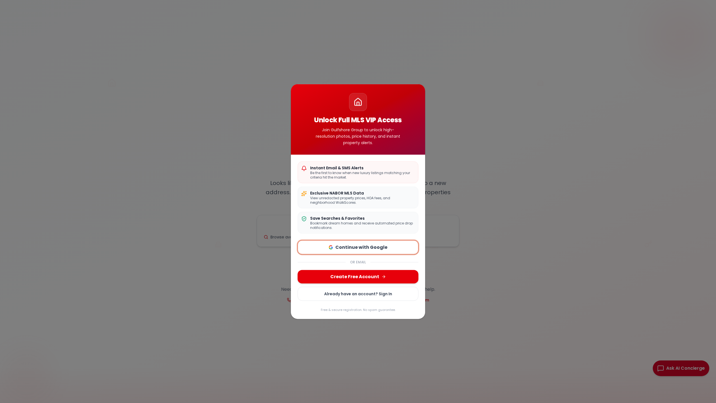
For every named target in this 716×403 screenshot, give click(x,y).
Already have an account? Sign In (358, 294)
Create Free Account (354, 276)
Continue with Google (361, 247)
